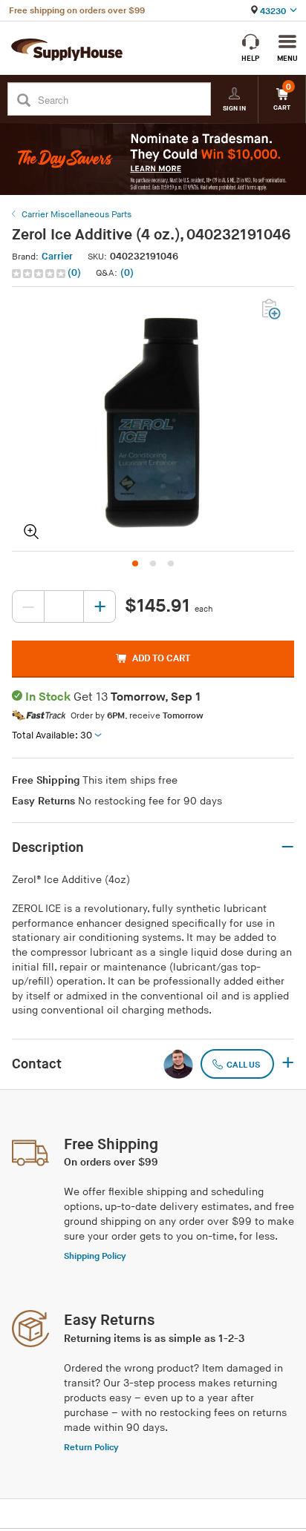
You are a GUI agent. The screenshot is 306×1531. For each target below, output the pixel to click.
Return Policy (91, 1447)
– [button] (287, 847)
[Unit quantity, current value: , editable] (64, 606)
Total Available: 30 (52, 735)
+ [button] (287, 1064)
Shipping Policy (95, 1256)
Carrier (57, 256)
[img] (40, 273)
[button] (48, 273)
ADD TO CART (161, 658)
